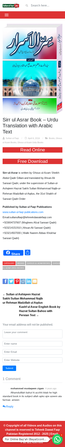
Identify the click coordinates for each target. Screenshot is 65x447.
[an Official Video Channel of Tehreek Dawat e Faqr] (11, 5)
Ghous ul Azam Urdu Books (30, 142)
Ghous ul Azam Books (38, 263)
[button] (57, 439)
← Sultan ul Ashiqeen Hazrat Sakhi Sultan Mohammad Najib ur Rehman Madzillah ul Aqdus (23, 298)
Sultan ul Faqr (12, 138)
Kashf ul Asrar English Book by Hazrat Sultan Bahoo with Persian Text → (39, 311)
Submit (9, 368)
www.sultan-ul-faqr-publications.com (23, 212)
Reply (9, 406)
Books (52, 138)
